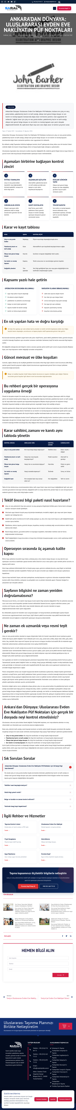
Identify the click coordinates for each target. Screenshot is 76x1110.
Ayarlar (52, 1099)
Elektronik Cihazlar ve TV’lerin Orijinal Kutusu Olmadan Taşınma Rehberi (60, 920)
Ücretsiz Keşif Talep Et (28, 886)
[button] (54, 8)
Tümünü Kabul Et (65, 1099)
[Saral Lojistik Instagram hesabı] (2, 1)
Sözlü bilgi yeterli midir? (12, 792)
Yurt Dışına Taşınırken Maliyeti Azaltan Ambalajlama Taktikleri (23, 905)
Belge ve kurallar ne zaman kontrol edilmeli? (19, 799)
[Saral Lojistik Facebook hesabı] (5, 1)
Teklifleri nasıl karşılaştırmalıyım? (15, 785)
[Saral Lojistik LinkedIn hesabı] (71, 936)
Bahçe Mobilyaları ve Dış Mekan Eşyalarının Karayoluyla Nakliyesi (24, 919)
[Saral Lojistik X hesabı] (8, 1)
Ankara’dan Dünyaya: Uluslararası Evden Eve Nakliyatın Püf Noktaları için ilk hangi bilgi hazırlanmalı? (33, 767)
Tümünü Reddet (41, 1099)
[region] (38, 252)
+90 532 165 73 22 (49, 886)
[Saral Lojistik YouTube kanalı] (11, 1)
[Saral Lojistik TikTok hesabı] (15, 1)
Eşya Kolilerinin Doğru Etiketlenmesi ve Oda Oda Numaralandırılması (61, 905)
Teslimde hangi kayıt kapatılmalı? (15, 806)
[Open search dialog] (59, 2)
